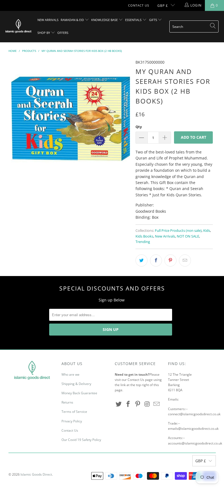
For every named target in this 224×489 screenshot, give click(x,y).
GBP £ (162, 5)
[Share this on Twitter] (141, 260)
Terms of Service (74, 411)
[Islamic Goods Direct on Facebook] (128, 404)
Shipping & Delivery (76, 383)
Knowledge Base (105, 20)
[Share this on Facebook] (156, 260)
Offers (62, 33)
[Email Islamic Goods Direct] (157, 404)
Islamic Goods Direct (36, 474)
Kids (206, 230)
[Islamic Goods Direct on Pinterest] (138, 404)
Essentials (133, 20)
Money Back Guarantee (79, 393)
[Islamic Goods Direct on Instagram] (147, 404)
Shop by (44, 33)
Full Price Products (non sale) (178, 230)
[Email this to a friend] (185, 260)
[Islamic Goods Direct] (18, 26)
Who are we (70, 374)
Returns (67, 402)
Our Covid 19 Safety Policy (81, 439)
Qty (138, 126)
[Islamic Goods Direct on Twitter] (119, 404)
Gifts (153, 20)
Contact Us (138, 5)
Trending (142, 241)
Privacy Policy (71, 421)
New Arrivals (47, 20)
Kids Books (144, 236)
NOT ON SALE (188, 236)
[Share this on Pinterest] (170, 260)
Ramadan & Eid (73, 20)
